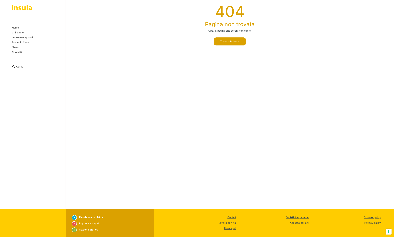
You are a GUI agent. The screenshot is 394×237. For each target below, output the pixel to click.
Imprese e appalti (86, 223)
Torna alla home (229, 41)
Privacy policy (372, 222)
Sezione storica (85, 229)
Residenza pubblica (87, 217)
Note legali (230, 228)
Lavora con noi (227, 222)
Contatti (231, 217)
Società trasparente (297, 217)
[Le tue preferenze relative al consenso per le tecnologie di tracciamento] (389, 232)
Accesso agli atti (299, 222)
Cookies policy (372, 217)
